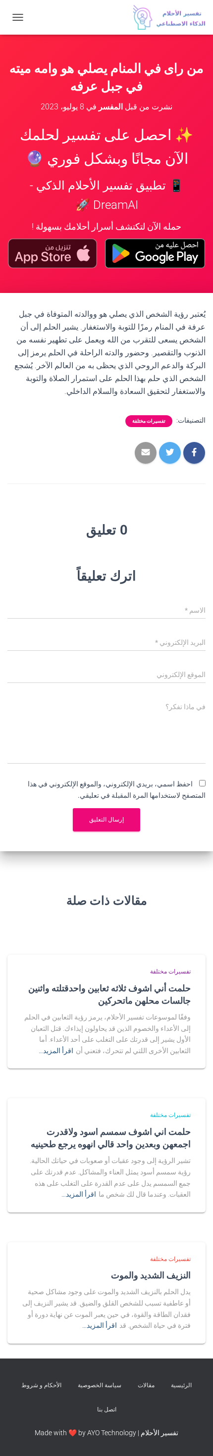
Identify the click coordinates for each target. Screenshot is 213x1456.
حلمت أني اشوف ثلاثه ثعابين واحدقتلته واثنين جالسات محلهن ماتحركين (109, 994)
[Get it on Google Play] (155, 253)
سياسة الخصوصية (99, 1385)
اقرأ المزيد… (56, 1051)
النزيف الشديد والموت (151, 1275)
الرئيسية (181, 1385)
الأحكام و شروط (41, 1385)
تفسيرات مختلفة (148, 421)
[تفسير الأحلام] (165, 17)
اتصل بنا (106, 1409)
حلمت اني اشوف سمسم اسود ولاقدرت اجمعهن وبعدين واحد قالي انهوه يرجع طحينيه (111, 1137)
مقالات (146, 1385)
